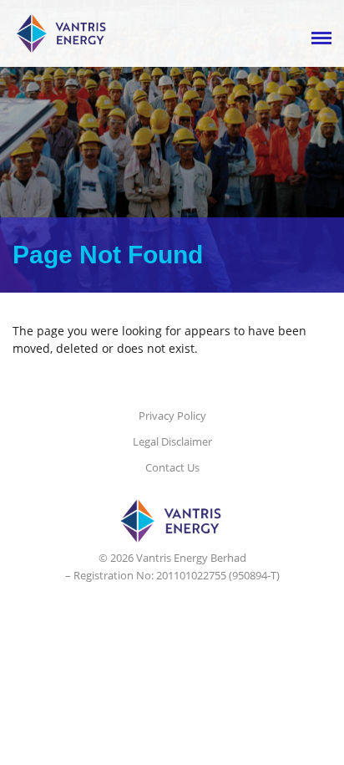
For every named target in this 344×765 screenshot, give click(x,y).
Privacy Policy (172, 415)
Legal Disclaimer (172, 441)
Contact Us (172, 467)
